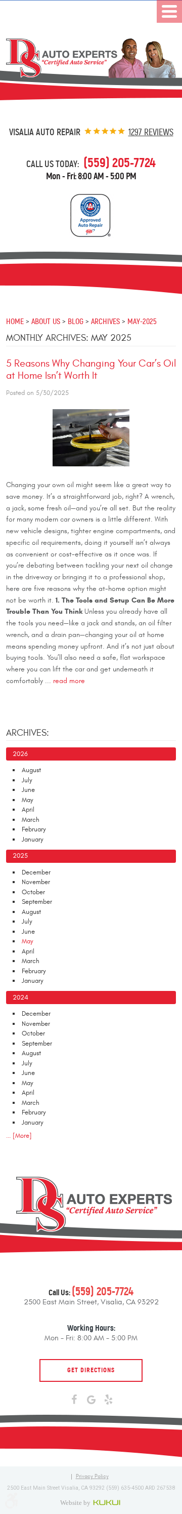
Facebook (73, 1400)
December (36, 872)
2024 (20, 997)
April (28, 810)
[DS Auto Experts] (91, 58)
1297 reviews (150, 132)
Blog (75, 321)
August (31, 770)
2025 (20, 856)
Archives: (27, 733)
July (27, 780)
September (37, 902)
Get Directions (91, 1370)
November (36, 882)
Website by (91, 1502)
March (30, 820)
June (28, 790)
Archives (105, 321)
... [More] (19, 1136)
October (33, 892)
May (27, 800)
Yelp (108, 1400)
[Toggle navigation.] (169, 11)
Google (91, 1400)
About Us (45, 321)
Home (15, 321)
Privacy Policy (92, 1477)
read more (69, 681)
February (34, 829)
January (32, 839)
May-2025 (142, 321)
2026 (20, 754)
